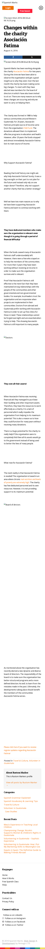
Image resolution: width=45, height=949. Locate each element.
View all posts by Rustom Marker (21, 783)
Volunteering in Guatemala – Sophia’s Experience (21, 839)
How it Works (8, 878)
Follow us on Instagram (15, 918)
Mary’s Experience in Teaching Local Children (21, 825)
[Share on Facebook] (13, 57)
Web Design (29, 941)
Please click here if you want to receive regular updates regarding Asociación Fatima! (20, 750)
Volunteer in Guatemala (15, 808)
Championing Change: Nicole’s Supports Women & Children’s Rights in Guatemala (22, 832)
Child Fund (27, 128)
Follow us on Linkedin (12, 915)
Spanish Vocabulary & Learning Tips (21, 801)
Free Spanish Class (10, 881)
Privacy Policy (8, 901)
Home (5, 875)
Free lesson (25, 11)
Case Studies (11, 811)
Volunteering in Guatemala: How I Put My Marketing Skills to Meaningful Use (22, 845)
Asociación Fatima (21, 71)
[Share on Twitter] (31, 57)
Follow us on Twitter (14, 925)
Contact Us (7, 898)
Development (8, 943)
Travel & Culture (20, 760)
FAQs (4, 884)
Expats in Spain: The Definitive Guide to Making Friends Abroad (22, 851)
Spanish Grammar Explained (17, 797)
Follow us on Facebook (15, 921)
